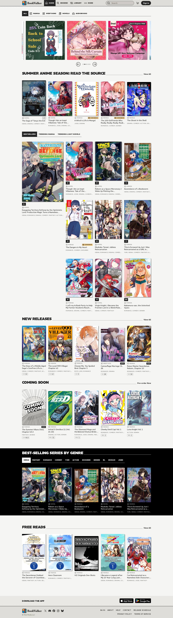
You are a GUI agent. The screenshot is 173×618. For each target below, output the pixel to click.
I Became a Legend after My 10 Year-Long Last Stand (111, 576)
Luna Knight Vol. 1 (135, 429)
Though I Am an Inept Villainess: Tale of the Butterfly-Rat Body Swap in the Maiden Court (59, 121)
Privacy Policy (124, 614)
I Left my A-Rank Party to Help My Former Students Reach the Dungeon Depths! (79, 306)
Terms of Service (142, 614)
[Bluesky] (62, 610)
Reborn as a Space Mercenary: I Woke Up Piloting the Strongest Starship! (108, 190)
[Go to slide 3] (86, 64)
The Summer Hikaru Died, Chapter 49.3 (33, 430)
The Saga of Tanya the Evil (33, 121)
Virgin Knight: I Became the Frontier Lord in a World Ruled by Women (108, 306)
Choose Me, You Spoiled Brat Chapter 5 (84, 367)
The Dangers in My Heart (76, 247)
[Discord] (49, 610)
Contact (127, 610)
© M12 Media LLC (28, 615)
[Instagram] (58, 610)
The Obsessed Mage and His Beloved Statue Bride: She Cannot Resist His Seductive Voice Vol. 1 (85, 430)
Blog (102, 610)
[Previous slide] (78, 64)
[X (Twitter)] (45, 610)
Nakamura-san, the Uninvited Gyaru (137, 306)
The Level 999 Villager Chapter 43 (58, 367)
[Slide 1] (45, 40)
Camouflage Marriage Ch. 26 (112, 367)
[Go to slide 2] (84, 64)
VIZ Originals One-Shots (84, 575)
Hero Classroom (55, 575)
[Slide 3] (127, 40)
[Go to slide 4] (88, 64)
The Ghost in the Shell (136, 120)
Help (118, 610)
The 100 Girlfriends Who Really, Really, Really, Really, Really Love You (112, 121)
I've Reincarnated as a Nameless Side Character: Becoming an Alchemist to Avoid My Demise (138, 576)
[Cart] (137, 3)
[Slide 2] (86, 40)
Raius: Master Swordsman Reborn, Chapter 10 (138, 367)
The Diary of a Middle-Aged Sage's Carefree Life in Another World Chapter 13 (34, 367)
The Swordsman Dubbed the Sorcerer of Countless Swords (33, 576)
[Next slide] (95, 64)
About (110, 610)
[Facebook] (53, 610)
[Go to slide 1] (83, 64)
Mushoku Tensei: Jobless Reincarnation (105, 248)
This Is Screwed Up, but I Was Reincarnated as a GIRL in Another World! (136, 248)
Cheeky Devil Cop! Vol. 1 (111, 429)
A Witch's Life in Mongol (84, 120)
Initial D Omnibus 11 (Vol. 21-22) (59, 430)
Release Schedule (142, 610)
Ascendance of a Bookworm (136, 189)
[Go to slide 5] (89, 64)
